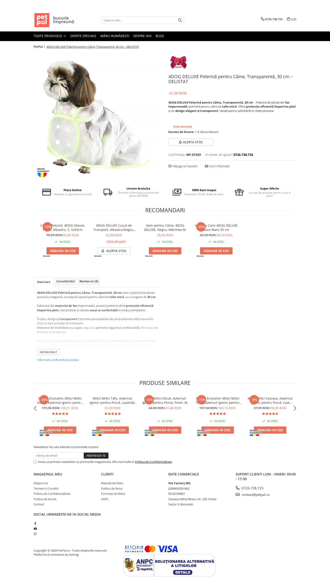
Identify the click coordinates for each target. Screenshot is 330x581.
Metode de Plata (112, 483)
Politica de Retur (112, 488)
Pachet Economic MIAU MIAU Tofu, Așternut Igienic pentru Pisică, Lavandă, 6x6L (217, 400)
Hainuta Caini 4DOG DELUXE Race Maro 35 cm (216, 227)
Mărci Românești (114, 36)
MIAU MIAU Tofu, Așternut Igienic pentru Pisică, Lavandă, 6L (112, 400)
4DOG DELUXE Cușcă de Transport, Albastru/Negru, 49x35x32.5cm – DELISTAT (113, 227)
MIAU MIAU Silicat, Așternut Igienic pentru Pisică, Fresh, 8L (165, 400)
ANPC (105, 499)
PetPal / (40, 46)
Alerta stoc (193, 142)
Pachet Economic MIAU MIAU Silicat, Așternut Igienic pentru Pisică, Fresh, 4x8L (60, 400)
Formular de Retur (113, 494)
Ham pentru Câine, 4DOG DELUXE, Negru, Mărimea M (165, 227)
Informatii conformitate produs (58, 360)
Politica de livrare (45, 499)
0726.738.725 (252, 488)
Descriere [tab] (43, 282)
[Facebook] (35, 523)
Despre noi (142, 36)
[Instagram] (35, 534)
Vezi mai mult (48, 352)
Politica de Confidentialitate (153, 462)
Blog (160, 36)
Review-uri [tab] (88, 281)
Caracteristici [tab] (65, 281)
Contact (39, 504)
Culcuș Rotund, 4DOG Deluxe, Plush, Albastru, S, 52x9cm (62, 227)
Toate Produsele (48, 36)
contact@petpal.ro (255, 494)
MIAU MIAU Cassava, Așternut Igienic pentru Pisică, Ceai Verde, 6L (270, 400)
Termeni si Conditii (46, 488)
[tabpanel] (98, 116)
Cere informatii (219, 166)
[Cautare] (180, 20)
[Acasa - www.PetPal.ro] (56, 20)
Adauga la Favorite (185, 166)
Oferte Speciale (83, 36)
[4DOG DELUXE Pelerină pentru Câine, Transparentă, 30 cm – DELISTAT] (98, 116)
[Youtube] (35, 529)
